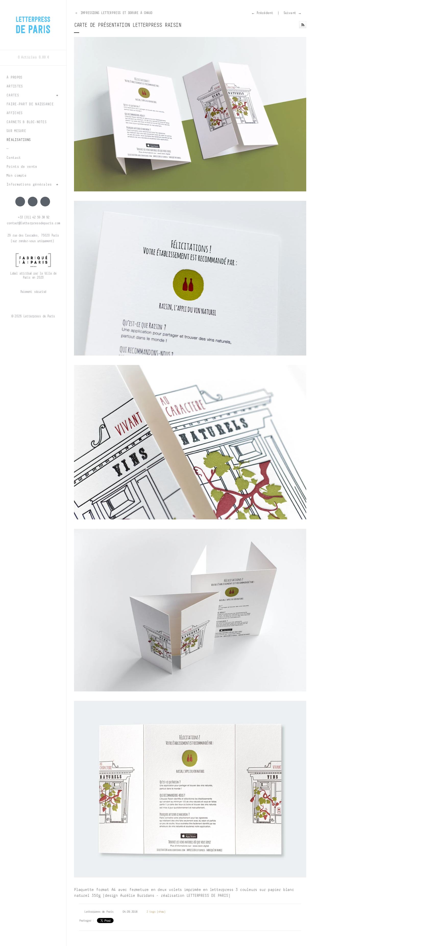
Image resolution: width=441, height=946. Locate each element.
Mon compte (16, 175)
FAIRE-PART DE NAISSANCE (30, 104)
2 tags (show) (155, 911)
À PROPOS (14, 77)
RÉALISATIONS (18, 140)
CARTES (12, 95)
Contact (13, 158)
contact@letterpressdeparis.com (33, 223)
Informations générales (29, 184)
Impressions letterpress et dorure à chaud (116, 13)
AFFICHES (14, 113)
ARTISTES (14, 86)
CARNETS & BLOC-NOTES (26, 122)
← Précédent (262, 13)
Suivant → (292, 13)
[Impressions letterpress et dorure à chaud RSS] (302, 24)
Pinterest (45, 201)
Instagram (33, 201)
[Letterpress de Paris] (33, 21)
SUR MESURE (16, 131)
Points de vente (21, 166)
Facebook (20, 201)
